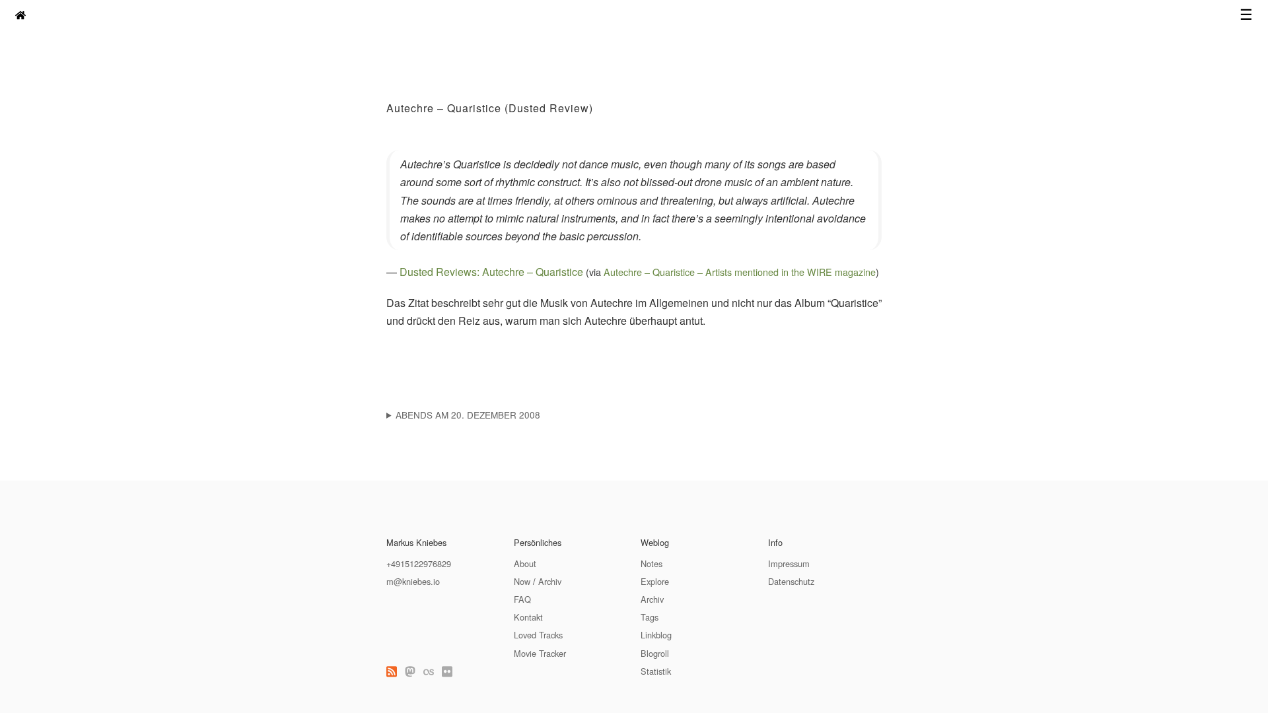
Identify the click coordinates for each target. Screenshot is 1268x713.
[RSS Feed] (391, 671)
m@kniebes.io (413, 581)
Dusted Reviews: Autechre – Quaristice (491, 271)
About (525, 563)
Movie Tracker (540, 653)
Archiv (549, 581)
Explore (655, 581)
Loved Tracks (538, 634)
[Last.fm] (428, 671)
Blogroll (655, 653)
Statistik (656, 671)
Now (522, 581)
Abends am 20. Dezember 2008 (468, 414)
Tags (649, 617)
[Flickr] (447, 671)
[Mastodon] (410, 671)
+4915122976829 (418, 563)
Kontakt (528, 617)
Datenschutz (791, 581)
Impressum (789, 563)
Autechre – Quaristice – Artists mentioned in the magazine (740, 272)
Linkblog (656, 634)
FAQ (522, 599)
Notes (651, 563)
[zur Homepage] (20, 14)
